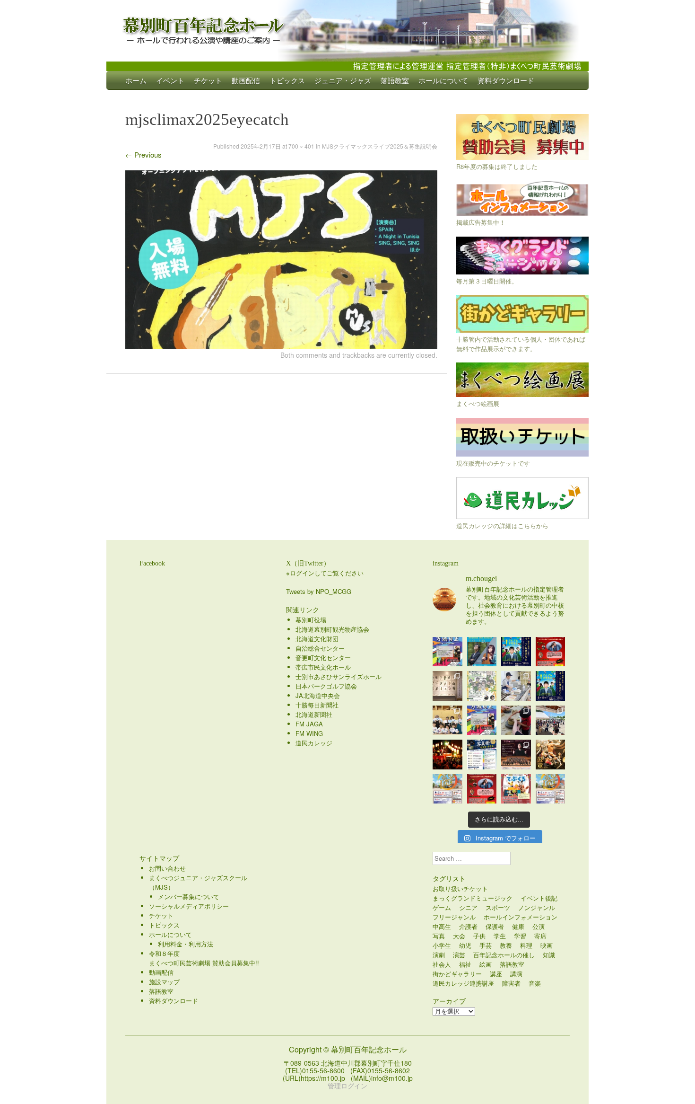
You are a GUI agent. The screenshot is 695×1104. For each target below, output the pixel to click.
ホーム (136, 80)
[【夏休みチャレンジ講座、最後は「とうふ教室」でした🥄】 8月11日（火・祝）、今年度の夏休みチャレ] (516, 686)
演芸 (459, 954)
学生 (500, 935)
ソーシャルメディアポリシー (189, 905)
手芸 (485, 945)
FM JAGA (309, 723)
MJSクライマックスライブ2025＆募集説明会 (379, 146)
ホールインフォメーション (520, 916)
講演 (516, 973)
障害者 (511, 983)
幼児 (465, 945)
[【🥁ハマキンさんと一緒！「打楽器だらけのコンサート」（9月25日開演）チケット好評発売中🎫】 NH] (482, 686)
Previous (143, 154)
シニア (468, 907)
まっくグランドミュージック (473, 897)
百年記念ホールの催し (504, 954)
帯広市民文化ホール (323, 666)
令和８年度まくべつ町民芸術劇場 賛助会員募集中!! (204, 958)
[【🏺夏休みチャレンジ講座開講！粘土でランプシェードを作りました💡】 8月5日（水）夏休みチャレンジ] (516, 720)
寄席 (540, 935)
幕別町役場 (310, 619)
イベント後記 (539, 897)
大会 (459, 935)
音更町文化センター (323, 657)
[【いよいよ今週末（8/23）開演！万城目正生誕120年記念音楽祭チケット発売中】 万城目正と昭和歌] (447, 652)
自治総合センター (320, 648)
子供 (479, 935)
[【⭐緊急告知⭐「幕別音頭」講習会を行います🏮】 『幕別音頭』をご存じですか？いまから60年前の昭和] (447, 754)
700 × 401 (301, 146)
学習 (520, 935)
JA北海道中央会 (317, 695)
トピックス (287, 80)
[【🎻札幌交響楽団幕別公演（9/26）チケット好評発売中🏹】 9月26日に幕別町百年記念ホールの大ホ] (516, 754)
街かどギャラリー (457, 973)
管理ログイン (347, 1085)
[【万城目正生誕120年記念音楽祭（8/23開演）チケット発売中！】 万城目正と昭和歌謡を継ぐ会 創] (482, 720)
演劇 (439, 954)
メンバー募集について (188, 896)
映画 (546, 945)
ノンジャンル (536, 907)
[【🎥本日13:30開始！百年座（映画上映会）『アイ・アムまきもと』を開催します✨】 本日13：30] (516, 652)
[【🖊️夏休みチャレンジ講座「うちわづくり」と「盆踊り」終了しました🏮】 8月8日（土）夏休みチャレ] (447, 720)
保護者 (495, 926)
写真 (439, 935)
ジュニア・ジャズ (342, 80)
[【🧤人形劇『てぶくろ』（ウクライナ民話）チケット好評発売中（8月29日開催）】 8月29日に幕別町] (516, 789)
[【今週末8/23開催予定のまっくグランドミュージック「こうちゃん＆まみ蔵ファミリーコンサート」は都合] (550, 652)
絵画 (485, 964)
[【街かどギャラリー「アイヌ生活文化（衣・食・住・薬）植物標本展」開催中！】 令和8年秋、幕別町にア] (447, 686)
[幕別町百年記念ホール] (347, 28)
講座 (496, 973)
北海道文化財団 (317, 638)
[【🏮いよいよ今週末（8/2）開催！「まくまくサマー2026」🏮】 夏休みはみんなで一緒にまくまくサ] (550, 789)
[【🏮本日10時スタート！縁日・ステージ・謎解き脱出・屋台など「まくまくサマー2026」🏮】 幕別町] (447, 789)
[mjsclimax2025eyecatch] (281, 346)
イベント (170, 80)
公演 (538, 926)
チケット (208, 80)
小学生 (442, 945)
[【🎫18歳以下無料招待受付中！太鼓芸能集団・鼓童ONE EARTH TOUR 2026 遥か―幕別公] (550, 754)
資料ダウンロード (506, 80)
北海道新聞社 (313, 714)
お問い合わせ (167, 868)
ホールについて (443, 80)
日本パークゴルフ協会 (326, 685)
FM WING (309, 733)
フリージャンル (454, 916)
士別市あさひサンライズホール (338, 676)
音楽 (535, 983)
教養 (506, 945)
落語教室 (395, 80)
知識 (549, 954)
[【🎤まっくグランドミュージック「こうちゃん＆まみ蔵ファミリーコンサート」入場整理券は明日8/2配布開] (482, 789)
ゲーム (442, 907)
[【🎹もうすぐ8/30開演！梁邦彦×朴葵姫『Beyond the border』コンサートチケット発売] (482, 652)
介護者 (468, 926)
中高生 (442, 926)
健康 (518, 926)
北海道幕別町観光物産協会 (332, 629)
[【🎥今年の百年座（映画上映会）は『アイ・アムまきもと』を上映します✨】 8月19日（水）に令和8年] (550, 686)
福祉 (465, 964)
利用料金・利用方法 (185, 943)
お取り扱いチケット (460, 888)
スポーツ (498, 907)
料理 (526, 945)
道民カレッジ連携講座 (463, 983)
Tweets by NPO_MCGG (318, 591)
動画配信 (246, 80)
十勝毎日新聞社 (317, 704)
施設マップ (164, 981)
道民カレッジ (313, 742)
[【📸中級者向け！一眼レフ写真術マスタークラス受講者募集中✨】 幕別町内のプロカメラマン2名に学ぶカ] (482, 754)
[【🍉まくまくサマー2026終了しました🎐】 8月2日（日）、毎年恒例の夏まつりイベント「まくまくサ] (550, 720)
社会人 (442, 964)
